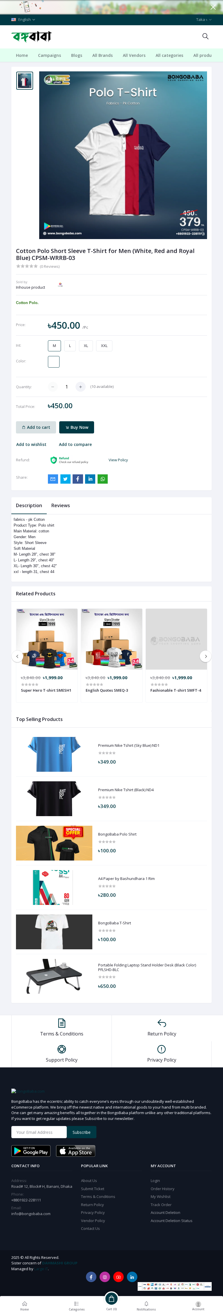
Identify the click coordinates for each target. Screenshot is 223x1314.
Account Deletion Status (172, 1220)
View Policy (118, 459)
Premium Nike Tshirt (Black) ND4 (126, 790)
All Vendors (134, 55)
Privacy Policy (93, 1212)
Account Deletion (165, 1212)
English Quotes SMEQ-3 (107, 690)
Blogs (76, 55)
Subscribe (82, 1132)
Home (22, 55)
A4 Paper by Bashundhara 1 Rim (126, 878)
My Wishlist (160, 1196)
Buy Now (78, 427)
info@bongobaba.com (31, 1213)
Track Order (161, 1204)
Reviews (60, 505)
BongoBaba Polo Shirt (117, 834)
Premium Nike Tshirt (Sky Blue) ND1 (128, 745)
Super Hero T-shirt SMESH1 (46, 690)
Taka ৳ (201, 19)
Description (29, 505)
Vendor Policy (93, 1220)
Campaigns (49, 55)
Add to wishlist (31, 444)
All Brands (102, 55)
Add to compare (75, 444)
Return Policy (92, 1204)
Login (155, 1180)
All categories (169, 55)
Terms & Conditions (98, 1196)
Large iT (41, 1268)
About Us (89, 1180)
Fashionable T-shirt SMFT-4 (175, 690)
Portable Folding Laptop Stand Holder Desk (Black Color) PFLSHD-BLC (147, 967)
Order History (163, 1188)
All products (205, 55)
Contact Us (90, 1228)
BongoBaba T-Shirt (114, 923)
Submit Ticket (92, 1188)
